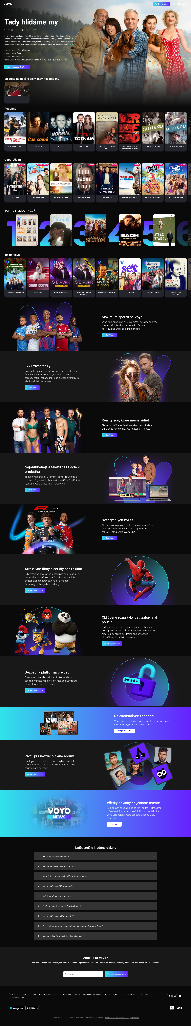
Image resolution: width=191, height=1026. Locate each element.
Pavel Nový (51, 60)
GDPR (115, 994)
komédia (8, 30)
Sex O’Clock (130, 292)
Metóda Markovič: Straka (107, 292)
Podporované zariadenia (48, 994)
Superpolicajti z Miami (15, 146)
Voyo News (143, 994)
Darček (77, 994)
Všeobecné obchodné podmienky (96, 994)
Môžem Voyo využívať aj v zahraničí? (57, 866)
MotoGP (106, 532)
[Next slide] (187, 132)
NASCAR (117, 532)
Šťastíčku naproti (153, 292)
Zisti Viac (109, 335)
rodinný (15, 30)
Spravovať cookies (16, 998)
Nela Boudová (61, 60)
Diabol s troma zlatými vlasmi (107, 147)
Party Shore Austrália (152, 197)
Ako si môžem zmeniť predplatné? (56, 916)
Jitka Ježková (26, 60)
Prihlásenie (180, 4)
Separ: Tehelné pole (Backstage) (84, 293)
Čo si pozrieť (66, 994)
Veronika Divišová (39, 60)
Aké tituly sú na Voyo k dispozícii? (56, 896)
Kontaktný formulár (128, 994)
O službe (32, 994)
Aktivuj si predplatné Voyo (17, 67)
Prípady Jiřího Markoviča (176, 293)
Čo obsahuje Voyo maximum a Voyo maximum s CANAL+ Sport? (70, 926)
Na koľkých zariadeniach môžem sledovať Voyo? (63, 876)
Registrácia (163, 4)
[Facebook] (169, 996)
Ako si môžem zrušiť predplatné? (55, 886)
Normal (61, 146)
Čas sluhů (38, 146)
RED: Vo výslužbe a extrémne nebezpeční (130, 147)
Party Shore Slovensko (175, 197)
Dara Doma (38, 292)
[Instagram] (174, 996)
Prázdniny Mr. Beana (129, 197)
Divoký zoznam (84, 146)
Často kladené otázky (17, 994)
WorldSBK (129, 532)
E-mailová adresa (71, 974)
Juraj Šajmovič (17, 57)
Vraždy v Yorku (107, 197)
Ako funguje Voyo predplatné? (54, 856)
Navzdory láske (38, 197)
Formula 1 (128, 528)
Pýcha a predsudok (61, 197)
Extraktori (15, 197)
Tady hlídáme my (17, 99)
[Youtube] (180, 996)
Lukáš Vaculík (15, 60)
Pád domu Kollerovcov (15, 292)
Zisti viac (32, 388)
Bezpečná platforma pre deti (47, 672)
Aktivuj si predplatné (35, 590)
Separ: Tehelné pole (61, 292)
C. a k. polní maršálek (152, 146)
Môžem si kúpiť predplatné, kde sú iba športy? (62, 936)
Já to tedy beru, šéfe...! (176, 146)
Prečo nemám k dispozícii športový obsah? (60, 906)
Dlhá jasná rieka (84, 197)
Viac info (71, 44)
